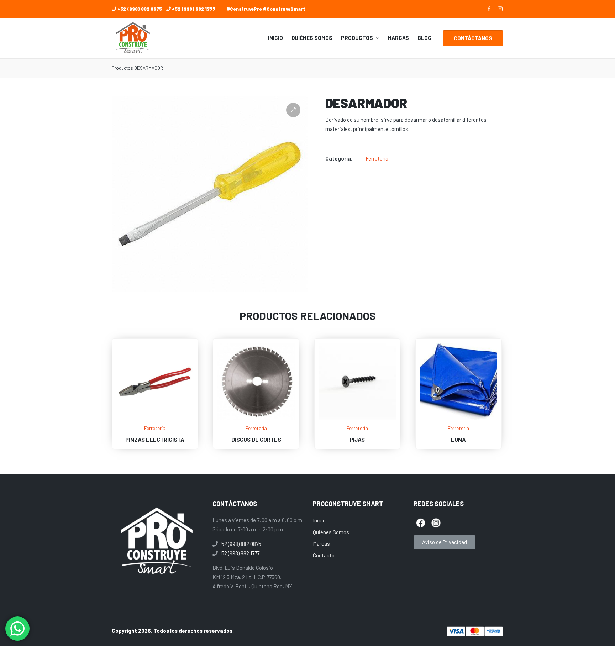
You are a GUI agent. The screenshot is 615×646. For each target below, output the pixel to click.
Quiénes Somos (331, 532)
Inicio (319, 520)
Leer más (154, 419)
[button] (473, 38)
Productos (122, 68)
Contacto (324, 555)
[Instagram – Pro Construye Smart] (500, 8)
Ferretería (377, 158)
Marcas (321, 543)
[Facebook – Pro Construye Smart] (489, 8)
